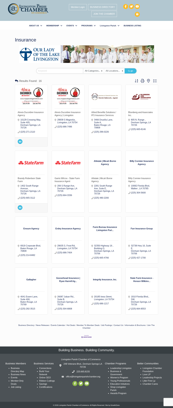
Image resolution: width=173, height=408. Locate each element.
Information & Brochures (135, 325)
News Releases (42, 325)
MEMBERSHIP (52, 26)
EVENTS (70, 26)
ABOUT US (34, 26)
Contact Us (118, 325)
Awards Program (118, 393)
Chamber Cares (150, 384)
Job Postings (106, 325)
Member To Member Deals (88, 325)
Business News (18, 374)
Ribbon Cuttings (47, 381)
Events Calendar (58, 325)
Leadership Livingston (121, 368)
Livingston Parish (108, 26)
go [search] (132, 71)
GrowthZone (115, 405)
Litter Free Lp (149, 381)
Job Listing (16, 387)
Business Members (15, 363)
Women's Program (119, 377)
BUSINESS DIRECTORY (102, 7)
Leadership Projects (152, 377)
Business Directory (26, 325)
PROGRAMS (86, 26)
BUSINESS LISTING (132, 26)
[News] (20, 143)
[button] (16, 80)
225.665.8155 (83, 371)
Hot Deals (71, 325)
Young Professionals (120, 381)
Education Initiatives (120, 384)
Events (14, 377)
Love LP (147, 374)
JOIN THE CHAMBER (104, 14)
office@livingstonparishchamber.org (83, 376)
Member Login (78, 7)
